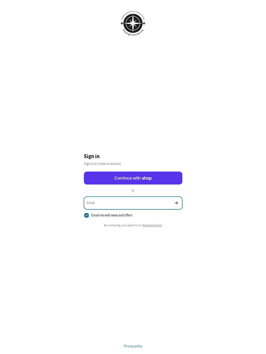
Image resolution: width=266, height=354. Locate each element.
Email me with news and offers (111, 215)
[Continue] (176, 203)
